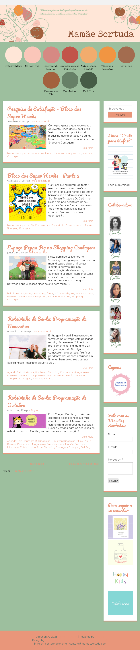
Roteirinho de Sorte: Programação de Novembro (46, 322)
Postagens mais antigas (84, 463)
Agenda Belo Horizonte (20, 372)
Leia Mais (87, 148)
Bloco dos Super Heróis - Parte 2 (43, 175)
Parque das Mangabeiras (74, 372)
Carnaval (40, 225)
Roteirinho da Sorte (59, 296)
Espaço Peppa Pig (35, 293)
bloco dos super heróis (20, 153)
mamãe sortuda (61, 153)
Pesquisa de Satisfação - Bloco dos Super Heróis (44, 112)
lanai (48, 153)
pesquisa (76, 153)
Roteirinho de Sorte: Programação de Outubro (46, 401)
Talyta (34, 410)
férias (50, 293)
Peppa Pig (40, 296)
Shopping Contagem (19, 228)
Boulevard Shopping (47, 372)
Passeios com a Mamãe (79, 225)
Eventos (39, 153)
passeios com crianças (48, 375)
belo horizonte (15, 293)
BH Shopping (42, 440)
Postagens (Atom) (24, 470)
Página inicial (36, 463)
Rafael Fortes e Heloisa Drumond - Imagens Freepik (76, 640)
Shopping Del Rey (42, 378)
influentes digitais (64, 293)
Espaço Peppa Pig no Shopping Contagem (51, 247)
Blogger (99, 636)
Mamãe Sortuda (41, 121)
